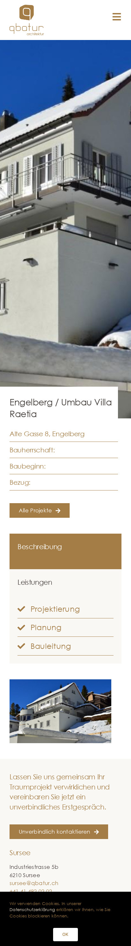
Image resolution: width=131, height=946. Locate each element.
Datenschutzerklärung (32, 909)
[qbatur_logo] (27, 7)
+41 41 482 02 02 (31, 891)
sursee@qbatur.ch (34, 883)
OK (65, 934)
